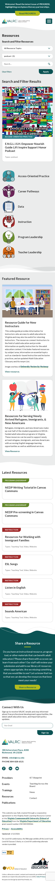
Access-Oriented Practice (18, 137)
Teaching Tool (17, 546)
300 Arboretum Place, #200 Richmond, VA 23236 (15, 751)
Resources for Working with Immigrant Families (22, 538)
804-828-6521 (17, 761)
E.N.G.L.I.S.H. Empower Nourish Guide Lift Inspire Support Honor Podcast (25, 147)
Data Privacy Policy (43, 877)
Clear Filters (7, 72)
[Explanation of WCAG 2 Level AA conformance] (8, 852)
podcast (14, 157)
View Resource (12, 451)
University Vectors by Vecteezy (34, 366)
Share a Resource (27, 687)
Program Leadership (15, 480)
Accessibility (17, 829)
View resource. (12, 371)
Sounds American (16, 611)
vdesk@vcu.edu (16, 757)
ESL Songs (11, 564)
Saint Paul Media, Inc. (25, 880)
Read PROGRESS (27, 13)
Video (26, 546)
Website (33, 546)
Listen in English (15, 587)
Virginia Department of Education (35, 821)
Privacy (5, 829)
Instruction (11, 530)
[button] (49, 21)
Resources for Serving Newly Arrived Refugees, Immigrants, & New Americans (25, 419)
